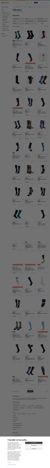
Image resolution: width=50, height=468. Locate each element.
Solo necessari (33, 445)
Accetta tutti (33, 442)
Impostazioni (34, 448)
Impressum (9, 462)
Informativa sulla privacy (12, 464)
